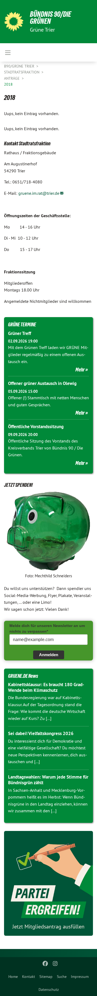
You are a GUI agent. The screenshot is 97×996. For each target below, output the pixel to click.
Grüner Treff (19, 333)
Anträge (12, 78)
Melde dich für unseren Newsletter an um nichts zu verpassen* (47, 628)
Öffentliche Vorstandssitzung (36, 427)
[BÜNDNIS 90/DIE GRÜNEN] (13, 21)
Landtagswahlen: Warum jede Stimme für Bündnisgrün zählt (48, 780)
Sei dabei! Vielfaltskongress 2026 (41, 733)
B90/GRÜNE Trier (19, 66)
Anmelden (48, 654)
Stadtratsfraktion (22, 72)
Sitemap (46, 976)
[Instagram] (55, 963)
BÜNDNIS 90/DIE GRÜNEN (50, 17)
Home (13, 976)
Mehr (80, 369)
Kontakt (28, 976)
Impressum (80, 976)
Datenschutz (49, 989)
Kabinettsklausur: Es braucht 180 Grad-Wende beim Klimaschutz (46, 687)
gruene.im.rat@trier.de (38, 193)
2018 (8, 84)
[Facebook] (45, 963)
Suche (62, 976)
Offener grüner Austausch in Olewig (42, 383)
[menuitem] (13, 976)
